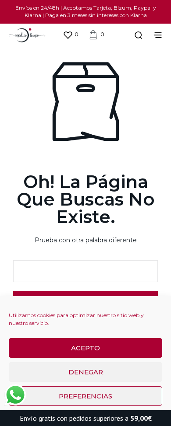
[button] (70, 34)
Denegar (85, 372)
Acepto (85, 348)
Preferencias (85, 396)
